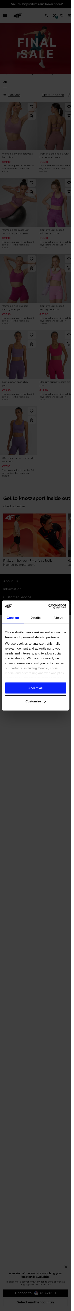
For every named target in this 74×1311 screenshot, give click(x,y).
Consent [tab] (13, 617)
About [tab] (57, 617)
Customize (33, 701)
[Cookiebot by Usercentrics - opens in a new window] (49, 606)
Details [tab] (35, 617)
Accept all (35, 688)
